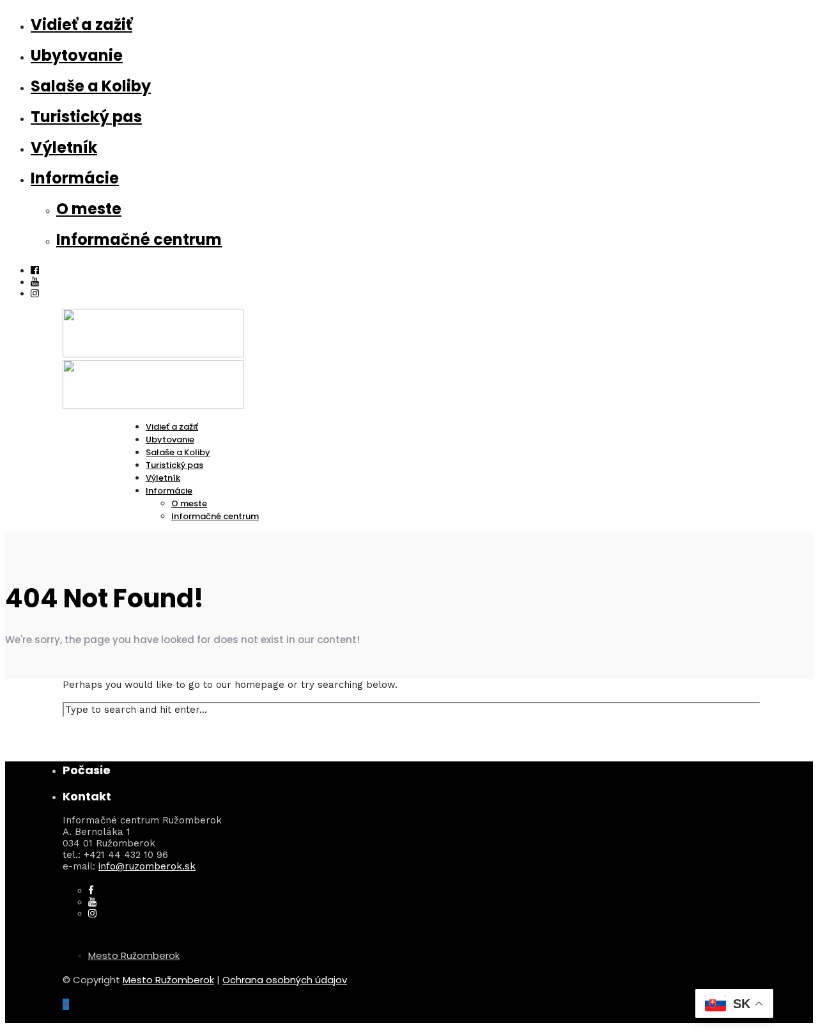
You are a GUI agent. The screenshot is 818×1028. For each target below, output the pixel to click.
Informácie (75, 178)
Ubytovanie (77, 55)
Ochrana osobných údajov (284, 979)
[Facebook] (91, 890)
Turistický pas (86, 116)
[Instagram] (35, 293)
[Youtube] (35, 282)
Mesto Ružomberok (134, 955)
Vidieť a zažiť (81, 24)
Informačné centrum (139, 239)
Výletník (64, 147)
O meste (88, 208)
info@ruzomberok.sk (147, 866)
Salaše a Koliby (91, 86)
